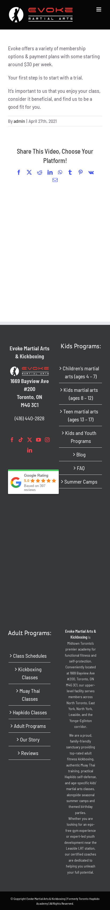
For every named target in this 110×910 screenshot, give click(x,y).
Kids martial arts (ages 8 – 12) (81, 394)
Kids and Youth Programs (80, 437)
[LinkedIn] (29, 450)
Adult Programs (30, 726)
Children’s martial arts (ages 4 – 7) (81, 372)
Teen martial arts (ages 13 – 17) (80, 415)
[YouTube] (38, 439)
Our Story (30, 739)
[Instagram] (47, 439)
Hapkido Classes (30, 712)
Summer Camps (80, 481)
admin (19, 121)
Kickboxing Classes (29, 673)
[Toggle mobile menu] (99, 9)
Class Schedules (30, 655)
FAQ (81, 468)
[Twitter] (29, 439)
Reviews (29, 753)
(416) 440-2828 (29, 418)
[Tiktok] (20, 439)
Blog (80, 454)
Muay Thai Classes (29, 694)
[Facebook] (12, 439)
